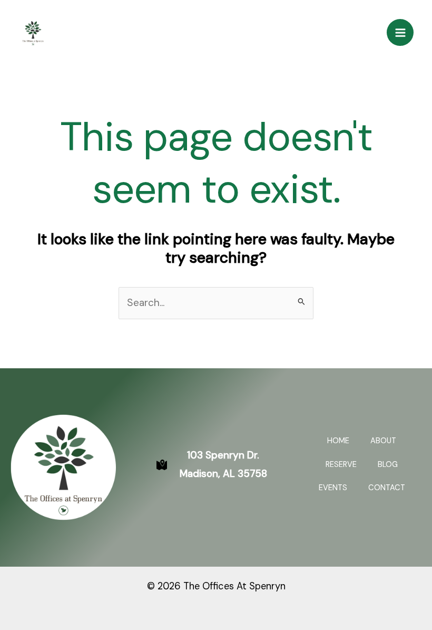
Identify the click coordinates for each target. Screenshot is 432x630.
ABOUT (383, 441)
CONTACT (386, 488)
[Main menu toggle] (400, 32)
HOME (338, 441)
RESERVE (341, 465)
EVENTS (333, 488)
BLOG (388, 465)
